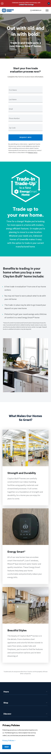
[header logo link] (8, 10)
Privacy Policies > (8, 740)
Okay (6, 747)
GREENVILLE (36, 10)
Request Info (25, 137)
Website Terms (32, 153)
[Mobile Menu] (47, 10)
